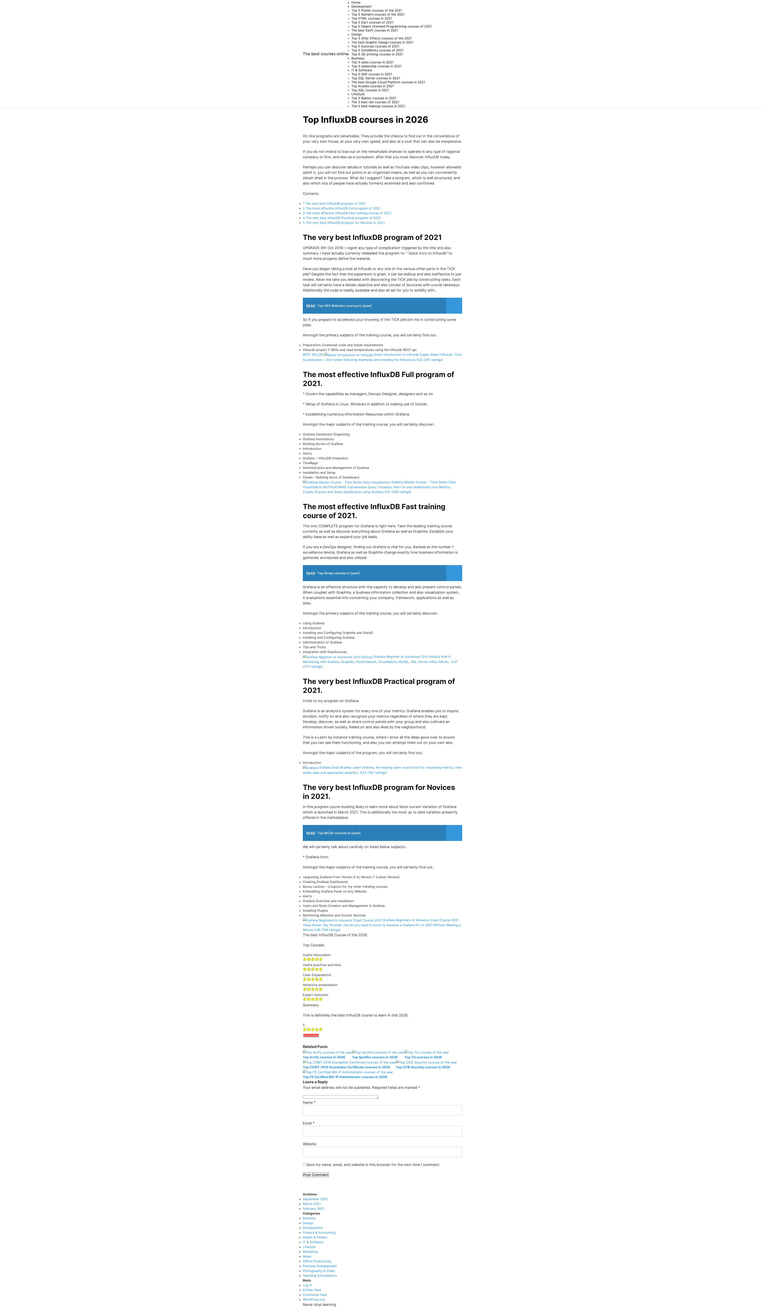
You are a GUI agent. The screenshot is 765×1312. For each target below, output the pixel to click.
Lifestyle (309, 1247)
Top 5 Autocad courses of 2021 (375, 46)
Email (309, 1123)
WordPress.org (314, 1299)
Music (307, 1256)
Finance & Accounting (319, 1232)
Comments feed (315, 1295)
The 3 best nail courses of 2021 (375, 102)
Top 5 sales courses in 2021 (372, 62)
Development (361, 6)
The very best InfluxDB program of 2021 (334, 203)
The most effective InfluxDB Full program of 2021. (342, 208)
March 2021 (312, 1204)
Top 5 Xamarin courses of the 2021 (377, 14)
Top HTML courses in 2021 (371, 18)
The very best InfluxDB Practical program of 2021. (342, 218)
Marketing (310, 1252)
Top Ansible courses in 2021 (372, 86)
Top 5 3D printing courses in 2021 (377, 54)
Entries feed (312, 1290)
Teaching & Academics (320, 1276)
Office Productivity (317, 1261)
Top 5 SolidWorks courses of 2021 (377, 50)
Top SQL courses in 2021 (370, 90)
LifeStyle (358, 94)
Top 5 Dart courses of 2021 (372, 22)
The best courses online (325, 54)
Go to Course (311, 1035)
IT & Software (361, 70)
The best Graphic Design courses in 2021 (382, 42)
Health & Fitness (315, 1237)
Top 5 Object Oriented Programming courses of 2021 (391, 26)
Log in (307, 1285)
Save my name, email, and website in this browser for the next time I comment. (373, 1165)
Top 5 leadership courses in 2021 (376, 66)
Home (355, 2)
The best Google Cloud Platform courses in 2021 (388, 82)
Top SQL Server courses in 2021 (375, 78)
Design (356, 34)
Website (309, 1144)
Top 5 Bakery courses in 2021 (373, 98)
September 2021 (315, 1199)
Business (357, 58)
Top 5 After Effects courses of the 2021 (381, 38)
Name (309, 1102)
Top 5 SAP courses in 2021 (371, 74)
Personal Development (320, 1266)
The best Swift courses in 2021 (374, 30)
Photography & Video (319, 1271)
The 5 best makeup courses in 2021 (378, 106)
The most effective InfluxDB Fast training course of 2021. (347, 213)
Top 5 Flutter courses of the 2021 (376, 10)
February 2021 (313, 1209)
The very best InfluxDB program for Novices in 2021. (344, 223)
